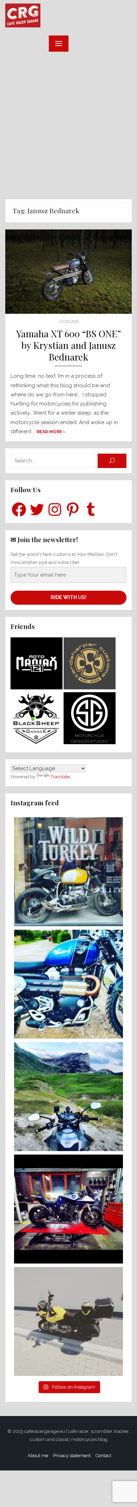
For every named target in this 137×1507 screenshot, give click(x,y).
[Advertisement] (68, 127)
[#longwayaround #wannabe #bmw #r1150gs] (68, 1321)
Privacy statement (72, 1455)
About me (37, 1455)
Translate (60, 776)
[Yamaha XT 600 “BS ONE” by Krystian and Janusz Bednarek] (68, 271)
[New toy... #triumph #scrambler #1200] (68, 984)
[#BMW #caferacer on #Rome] (68, 871)
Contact (103, 1455)
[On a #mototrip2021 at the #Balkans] (68, 1096)
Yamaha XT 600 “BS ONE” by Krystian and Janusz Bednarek (68, 345)
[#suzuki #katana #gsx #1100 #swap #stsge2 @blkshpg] (68, 1209)
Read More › (51, 431)
